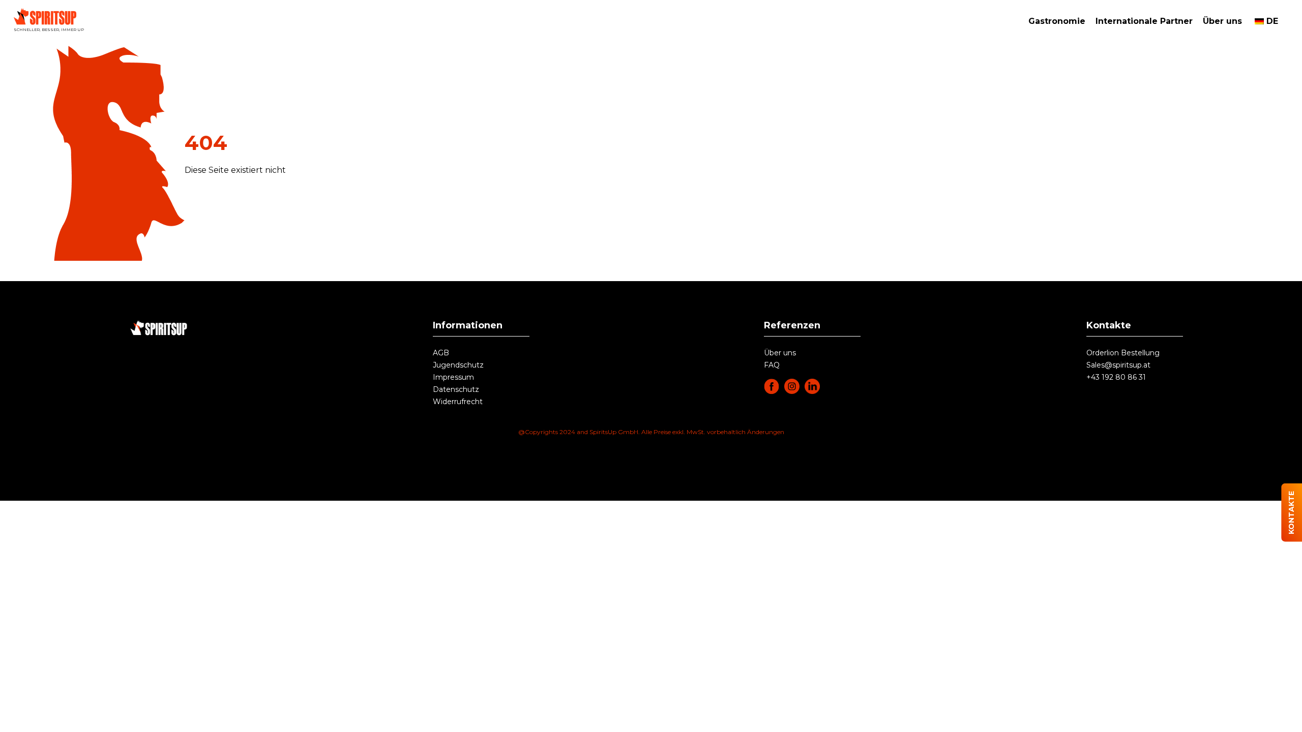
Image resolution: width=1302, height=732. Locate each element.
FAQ (772, 365)
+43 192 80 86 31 (1116, 377)
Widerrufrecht (458, 401)
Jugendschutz (458, 365)
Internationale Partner (1144, 21)
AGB (441, 352)
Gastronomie (1056, 21)
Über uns (1222, 21)
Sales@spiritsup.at (1118, 365)
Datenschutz (456, 389)
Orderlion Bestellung (1123, 352)
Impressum (453, 377)
